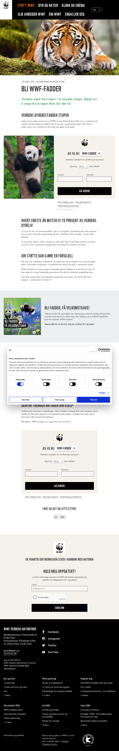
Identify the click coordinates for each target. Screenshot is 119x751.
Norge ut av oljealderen (52, 683)
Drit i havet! (86, 687)
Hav (5, 691)
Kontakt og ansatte (50, 710)
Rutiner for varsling (50, 721)
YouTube (53, 652)
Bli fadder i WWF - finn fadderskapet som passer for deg (43, 81)
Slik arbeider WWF (31, 14)
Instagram (54, 638)
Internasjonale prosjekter (15, 714)
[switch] (46, 384)
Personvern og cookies (14, 735)
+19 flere (84, 695)
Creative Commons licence (55, 742)
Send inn (59, 608)
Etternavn (90, 175)
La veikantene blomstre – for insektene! (98, 691)
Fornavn (61, 175)
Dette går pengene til (83, 202)
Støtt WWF (26, 5)
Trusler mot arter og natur (15, 687)
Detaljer (102, 393)
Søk (94, 9)
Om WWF (55, 14)
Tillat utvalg (59, 400)
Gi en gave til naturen (90, 710)
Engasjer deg (75, 14)
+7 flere (7, 695)
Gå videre (84, 191)
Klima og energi (73, 5)
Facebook (53, 632)
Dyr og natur (48, 5)
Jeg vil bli (73, 153)
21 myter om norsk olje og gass (56, 687)
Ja (56, 517)
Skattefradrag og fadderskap (68, 206)
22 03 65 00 (10, 653)
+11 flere (46, 695)
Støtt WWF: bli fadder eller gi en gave (96, 683)
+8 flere (45, 725)
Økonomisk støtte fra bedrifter (94, 721)
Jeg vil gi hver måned (84, 166)
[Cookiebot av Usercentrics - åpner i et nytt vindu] (100, 350)
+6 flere (84, 725)
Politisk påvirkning (12, 718)
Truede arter (9, 683)
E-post (34, 584)
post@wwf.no (11, 650)
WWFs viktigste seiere (66, 202)
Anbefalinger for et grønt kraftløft (57, 691)
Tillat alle (93, 400)
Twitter (52, 645)
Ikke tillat (25, 400)
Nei (62, 517)
